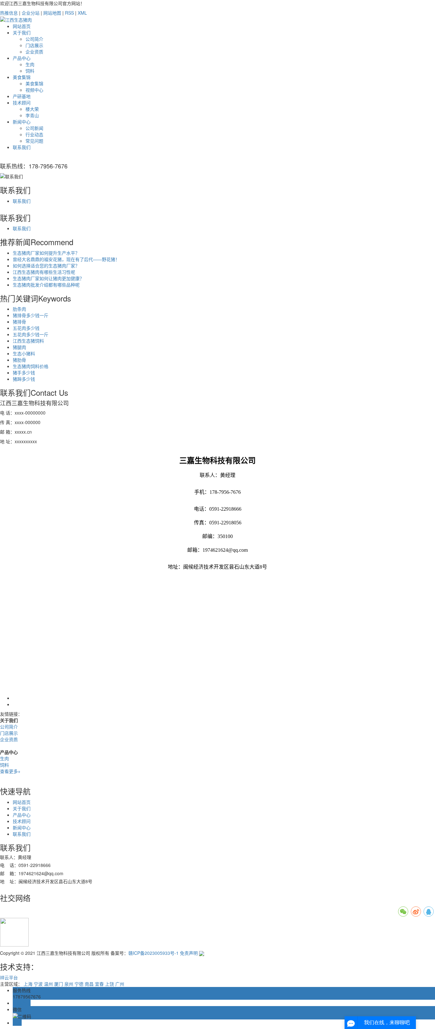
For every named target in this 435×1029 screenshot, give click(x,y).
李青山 (32, 115)
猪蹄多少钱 (24, 379)
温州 (48, 984)
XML (82, 13)
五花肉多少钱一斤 (30, 334)
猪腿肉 (19, 347)
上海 (28, 984)
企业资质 (34, 51)
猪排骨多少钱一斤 (30, 315)
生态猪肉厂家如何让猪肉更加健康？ (48, 278)
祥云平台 (9, 977)
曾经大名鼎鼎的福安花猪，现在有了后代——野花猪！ (66, 259)
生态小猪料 (24, 353)
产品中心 (22, 58)
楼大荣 (32, 109)
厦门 (58, 984)
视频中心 (34, 90)
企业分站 (30, 13)
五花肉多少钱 (26, 328)
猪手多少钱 (24, 372)
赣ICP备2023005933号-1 (153, 953)
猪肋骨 (19, 360)
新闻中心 (22, 121)
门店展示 (34, 45)
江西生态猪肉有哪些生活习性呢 (44, 272)
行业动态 (34, 134)
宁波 (38, 984)
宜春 (99, 984)
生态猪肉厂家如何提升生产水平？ (46, 253)
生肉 (29, 64)
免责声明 (189, 953)
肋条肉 (19, 309)
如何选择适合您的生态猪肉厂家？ (46, 265)
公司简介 (34, 39)
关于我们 (22, 32)
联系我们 (22, 147)
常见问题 (34, 141)
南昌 (89, 984)
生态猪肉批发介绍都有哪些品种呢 (46, 284)
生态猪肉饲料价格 (30, 366)
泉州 (68, 984)
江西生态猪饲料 (28, 340)
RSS (69, 13)
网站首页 (22, 26)
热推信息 (9, 13)
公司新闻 (34, 128)
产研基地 (22, 96)
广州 (119, 984)
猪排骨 (19, 321)
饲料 (29, 70)
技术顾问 (22, 102)
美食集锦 (22, 77)
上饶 (109, 984)
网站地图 (52, 13)
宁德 (79, 984)
